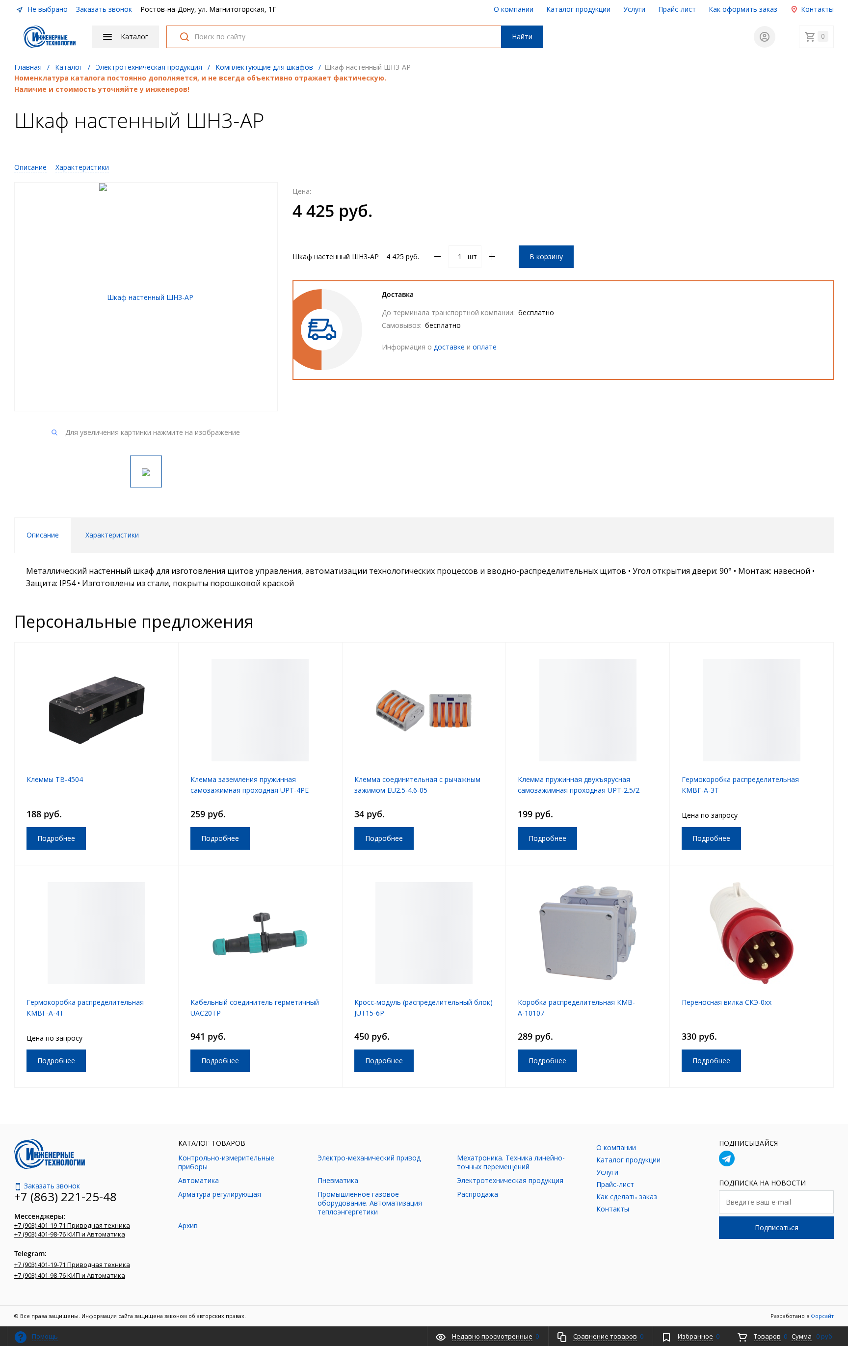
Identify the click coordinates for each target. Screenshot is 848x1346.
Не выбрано (47, 9)
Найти (522, 36)
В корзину (546, 256)
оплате (485, 346)
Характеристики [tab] (112, 534)
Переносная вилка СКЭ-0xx (726, 1002)
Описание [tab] (42, 534)
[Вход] (764, 37)
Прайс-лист (677, 9)
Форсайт (822, 1315)
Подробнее (56, 838)
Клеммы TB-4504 (54, 779)
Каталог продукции (578, 9)
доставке (449, 346)
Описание (30, 167)
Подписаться (776, 1227)
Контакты (816, 9)
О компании (513, 9)
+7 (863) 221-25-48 (65, 1196)
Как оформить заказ (743, 9)
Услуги (634, 9)
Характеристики (82, 167)
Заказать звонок (104, 9)
